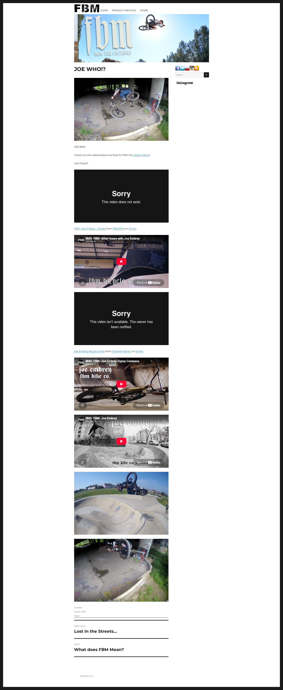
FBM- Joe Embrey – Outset (90, 228)
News (76, 616)
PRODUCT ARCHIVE (124, 10)
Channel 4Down (121, 351)
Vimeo (132, 228)
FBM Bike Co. (86, 676)
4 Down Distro (141, 155)
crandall (78, 607)
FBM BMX (118, 228)
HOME (104, 10)
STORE (144, 10)
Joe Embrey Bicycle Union (89, 351)
